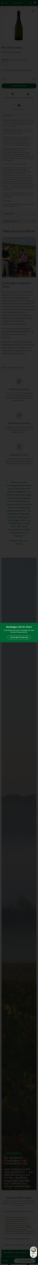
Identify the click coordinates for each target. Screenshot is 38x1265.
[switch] (33, 1256)
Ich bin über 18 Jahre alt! (19, 637)
